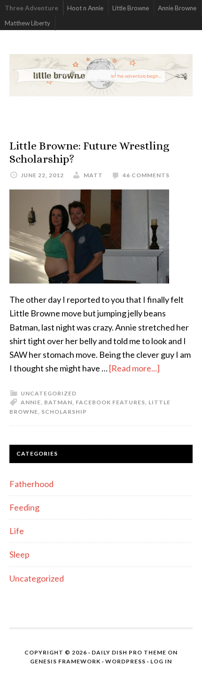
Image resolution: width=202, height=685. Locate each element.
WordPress (125, 661)
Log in (161, 661)
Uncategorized (49, 393)
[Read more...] (134, 368)
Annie (31, 402)
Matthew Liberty (27, 23)
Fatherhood (31, 484)
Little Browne (130, 8)
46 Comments (146, 175)
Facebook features (110, 402)
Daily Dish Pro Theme (129, 652)
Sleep (19, 554)
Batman (58, 402)
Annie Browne (177, 8)
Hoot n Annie (85, 8)
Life (16, 531)
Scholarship (64, 411)
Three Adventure (31, 8)
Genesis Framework (65, 661)
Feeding (24, 507)
